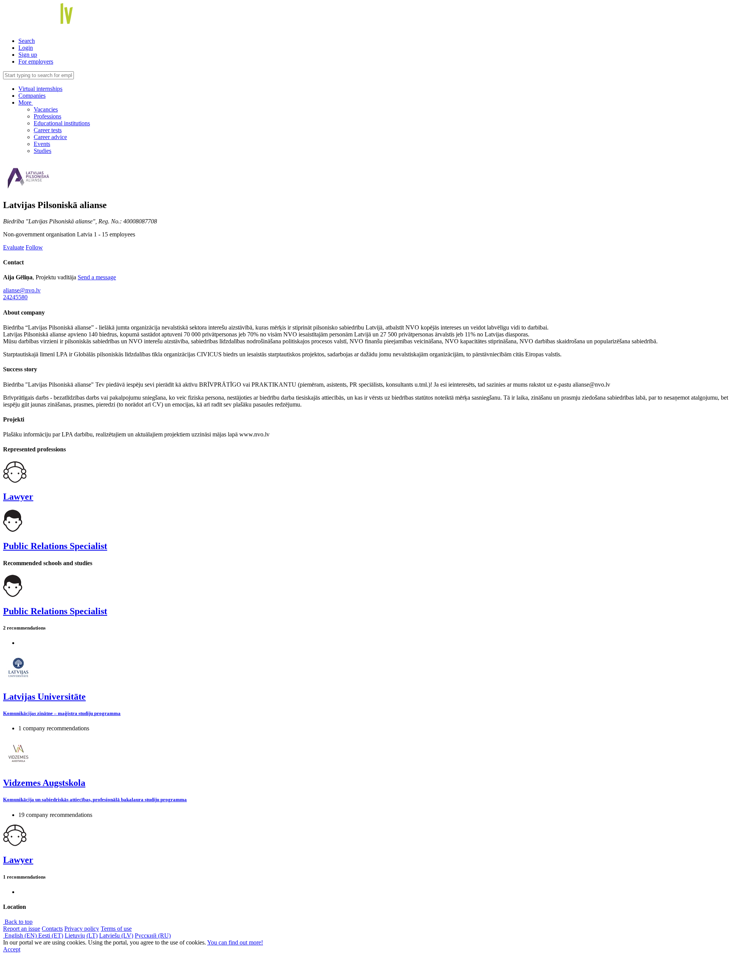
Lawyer (18, 497)
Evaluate (13, 247)
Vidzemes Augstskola (44, 783)
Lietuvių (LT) (81, 935)
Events (42, 144)
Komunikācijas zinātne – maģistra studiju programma (62, 713)
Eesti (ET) (50, 935)
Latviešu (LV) (116, 935)
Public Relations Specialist (55, 546)
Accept (11, 949)
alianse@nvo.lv (22, 290)
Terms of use (116, 928)
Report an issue (21, 928)
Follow (34, 247)
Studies (42, 151)
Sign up (27, 54)
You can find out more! (235, 942)
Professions (47, 116)
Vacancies (46, 109)
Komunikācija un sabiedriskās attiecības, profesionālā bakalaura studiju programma (95, 799)
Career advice (50, 137)
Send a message (97, 277)
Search (26, 41)
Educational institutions (62, 123)
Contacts (52, 928)
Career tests (48, 130)
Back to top (18, 921)
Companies (32, 95)
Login (25, 47)
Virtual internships (40, 88)
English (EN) (20, 935)
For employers (35, 61)
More (25, 102)
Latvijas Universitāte (44, 697)
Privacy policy (81, 928)
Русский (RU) (153, 935)
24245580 (15, 297)
